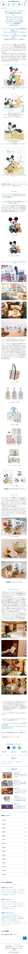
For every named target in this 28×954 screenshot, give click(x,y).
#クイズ (24, 923)
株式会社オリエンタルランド (17, 948)
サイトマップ (8, 944)
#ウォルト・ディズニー (6, 925)
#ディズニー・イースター (11, 889)
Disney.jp (14, 949)
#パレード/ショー (5, 893)
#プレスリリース (4, 761)
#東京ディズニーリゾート (8, 913)
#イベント (3, 889)
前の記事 (4, 751)
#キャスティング (20, 916)
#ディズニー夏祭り (20, 889)
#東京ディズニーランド (7, 887)
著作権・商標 (7, 948)
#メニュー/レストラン (22, 893)
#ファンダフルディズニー (17, 923)
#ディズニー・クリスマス (18, 891)
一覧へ (15, 751)
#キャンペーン (16, 914)
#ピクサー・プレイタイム (11, 901)
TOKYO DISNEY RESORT (13, 1)
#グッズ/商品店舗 (5, 894)
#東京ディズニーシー (19, 761)
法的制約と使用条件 (8, 946)
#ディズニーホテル (16, 921)
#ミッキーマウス (4, 763)
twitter (8, 747)
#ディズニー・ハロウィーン (7, 891)
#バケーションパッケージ (6, 923)
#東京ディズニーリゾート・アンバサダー (9, 918)
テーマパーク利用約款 (19, 946)
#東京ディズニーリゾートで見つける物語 (9, 919)
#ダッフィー (11, 763)
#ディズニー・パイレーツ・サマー (18, 903)
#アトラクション (12, 894)
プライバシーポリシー (18, 944)
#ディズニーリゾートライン (7, 921)
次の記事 (23, 751)
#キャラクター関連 (12, 893)
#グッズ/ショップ (11, 761)
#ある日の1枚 (13, 916)
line (19, 747)
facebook (14, 747)
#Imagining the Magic (6, 916)
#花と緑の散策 (20, 918)
